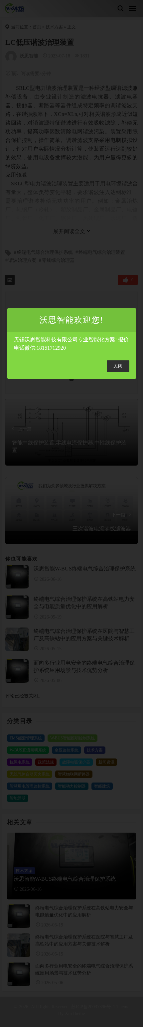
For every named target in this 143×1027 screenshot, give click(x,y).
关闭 (118, 366)
